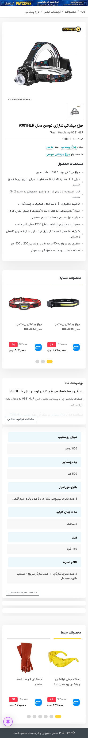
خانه (83, 12)
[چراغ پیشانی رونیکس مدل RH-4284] (25, 303)
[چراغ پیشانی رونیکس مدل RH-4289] (63, 303)
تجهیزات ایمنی (52, 12)
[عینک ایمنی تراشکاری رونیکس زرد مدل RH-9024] (63, 658)
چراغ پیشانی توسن (58, 154)
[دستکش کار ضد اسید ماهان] (25, 658)
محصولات (71, 12)
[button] (50, 362)
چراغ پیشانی (32, 12)
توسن (49, 147)
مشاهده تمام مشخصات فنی (23, 592)
